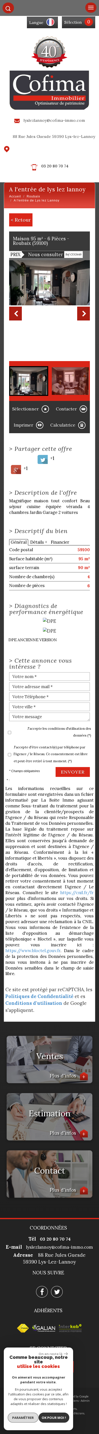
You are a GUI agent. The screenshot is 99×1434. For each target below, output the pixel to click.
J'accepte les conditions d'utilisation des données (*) (59, 732)
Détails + (38, 542)
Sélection (73, 22)
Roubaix (33, 196)
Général (19, 542)
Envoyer (73, 772)
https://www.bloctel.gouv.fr (32, 950)
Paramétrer (23, 1417)
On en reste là (50, 1354)
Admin (85, 1400)
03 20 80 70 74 (55, 165)
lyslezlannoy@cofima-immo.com (54, 120)
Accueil (15, 196)
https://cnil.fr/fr (77, 892)
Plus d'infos (68, 1075)
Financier (60, 542)
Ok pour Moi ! (54, 1417)
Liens (75, 1400)
